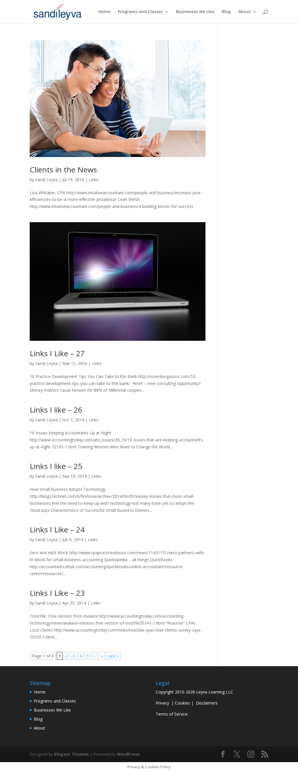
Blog (226, 12)
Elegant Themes (71, 754)
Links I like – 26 (56, 409)
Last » (113, 656)
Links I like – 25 (56, 466)
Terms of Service (172, 714)
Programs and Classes (140, 12)
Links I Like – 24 (57, 529)
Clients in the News (63, 169)
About (244, 12)
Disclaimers (207, 703)
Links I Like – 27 (57, 353)
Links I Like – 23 (57, 593)
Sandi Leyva (46, 179)
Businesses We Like (195, 12)
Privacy (162, 703)
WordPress (128, 754)
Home (104, 12)
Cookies (182, 703)
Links (93, 179)
